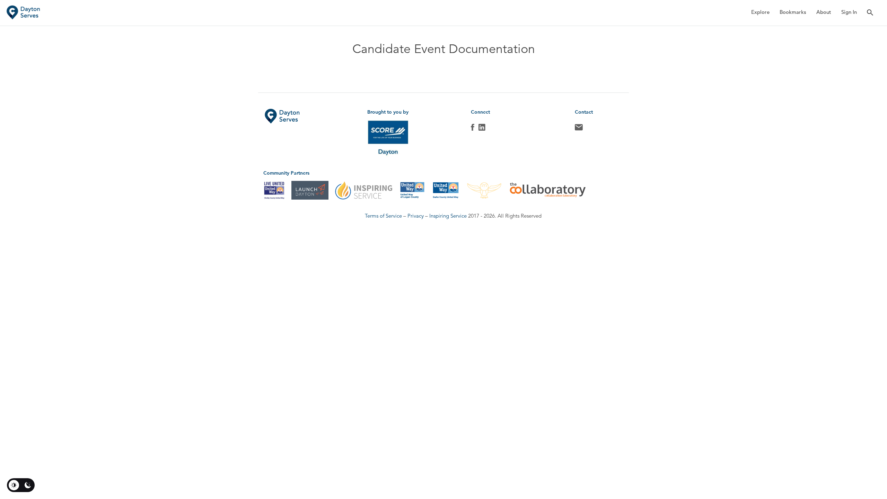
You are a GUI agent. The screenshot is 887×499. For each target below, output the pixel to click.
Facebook (472, 129)
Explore (760, 12)
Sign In (849, 12)
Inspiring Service (448, 215)
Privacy (415, 215)
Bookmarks (793, 12)
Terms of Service (383, 215)
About (823, 12)
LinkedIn (481, 129)
